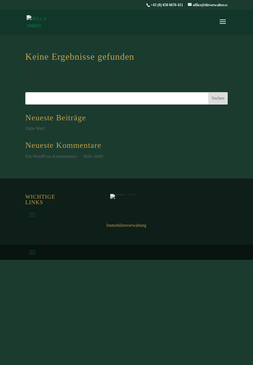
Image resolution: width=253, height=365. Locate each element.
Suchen (218, 98)
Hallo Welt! (35, 128)
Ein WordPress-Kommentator (51, 156)
